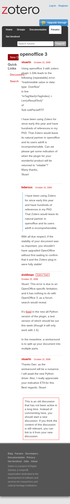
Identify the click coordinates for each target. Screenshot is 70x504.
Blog (10, 453)
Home (9, 29)
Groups (21, 29)
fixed (29, 311)
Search (14, 81)
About (34, 461)
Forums (55, 29)
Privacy (31, 457)
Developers (31, 453)
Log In (52, 5)
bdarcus (26, 187)
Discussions (17, 74)
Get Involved (13, 36)
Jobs (26, 461)
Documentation (38, 29)
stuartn (26, 62)
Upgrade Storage (56, 22)
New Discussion (14, 57)
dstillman (27, 274)
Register (63, 5)
